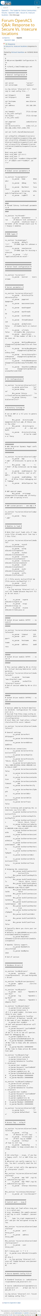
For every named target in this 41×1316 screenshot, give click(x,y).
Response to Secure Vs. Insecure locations (15, 45)
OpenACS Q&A (13, 13)
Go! (38, 7)
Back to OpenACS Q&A (9, 39)
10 (6, 44)
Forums (4, 13)
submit (26, 1313)
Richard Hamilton (18, 52)
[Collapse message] (4, 43)
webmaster (18, 1313)
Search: (20, 38)
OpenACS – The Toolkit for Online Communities (19, 10)
